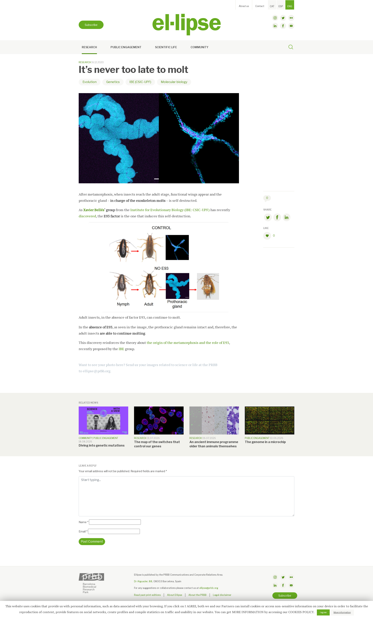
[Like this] (268, 236)
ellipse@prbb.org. (97, 371)
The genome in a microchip (265, 442)
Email (83, 531)
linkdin (275, 26)
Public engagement (126, 47)
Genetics (113, 82)
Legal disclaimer (222, 595)
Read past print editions (147, 595)
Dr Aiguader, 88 (143, 581)
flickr (291, 18)
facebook (283, 26)
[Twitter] (268, 218)
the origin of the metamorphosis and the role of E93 (188, 342)
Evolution (90, 82)
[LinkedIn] (286, 218)
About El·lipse (174, 595)
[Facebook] (277, 218)
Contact (259, 6)
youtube (291, 26)
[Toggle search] (290, 48)
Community (199, 47)
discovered (87, 216)
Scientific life (166, 47)
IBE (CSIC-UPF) (140, 82)
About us (244, 6)
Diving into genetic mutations (102, 445)
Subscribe (91, 24)
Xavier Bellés (93, 209)
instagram (275, 18)
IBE (122, 348)
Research (89, 47)
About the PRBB (197, 595)
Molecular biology (174, 82)
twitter (283, 18)
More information (342, 612)
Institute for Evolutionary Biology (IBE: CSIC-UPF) (170, 209)
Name (83, 522)
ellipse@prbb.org (208, 588)
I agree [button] (323, 612)
